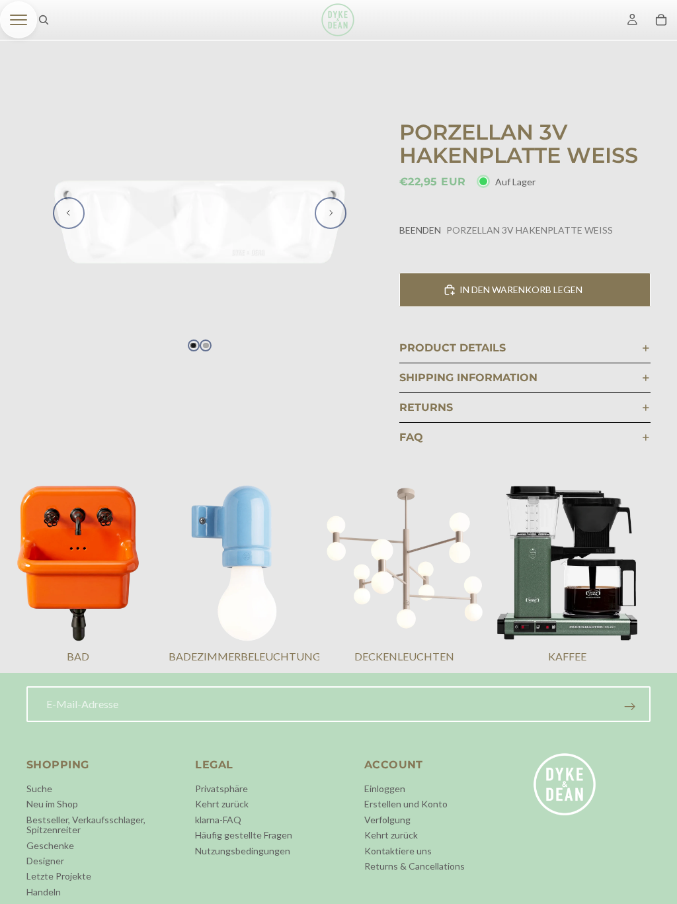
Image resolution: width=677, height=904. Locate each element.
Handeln (43, 891)
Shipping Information (468, 377)
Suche (39, 788)
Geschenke (50, 845)
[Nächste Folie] (330, 213)
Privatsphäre (221, 788)
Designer (45, 860)
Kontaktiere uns (398, 850)
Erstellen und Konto (406, 803)
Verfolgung (387, 819)
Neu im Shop (52, 803)
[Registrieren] (630, 707)
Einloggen (384, 788)
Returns (426, 407)
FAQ (411, 437)
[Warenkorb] (661, 19)
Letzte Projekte (58, 875)
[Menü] (18, 19)
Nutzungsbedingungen (242, 850)
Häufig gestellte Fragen (243, 834)
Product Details (452, 347)
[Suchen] (43, 19)
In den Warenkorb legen (520, 289)
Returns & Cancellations (414, 866)
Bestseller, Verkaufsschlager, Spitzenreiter (85, 824)
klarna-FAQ (218, 819)
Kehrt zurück (222, 803)
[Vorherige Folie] (69, 213)
